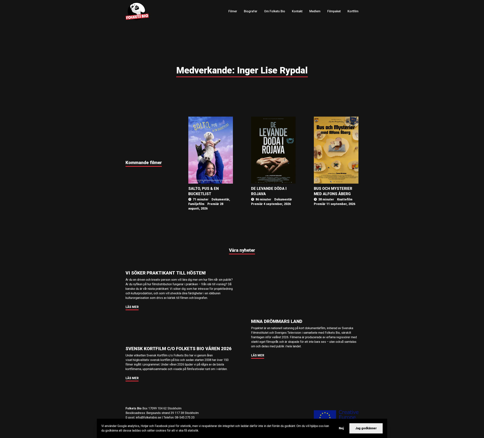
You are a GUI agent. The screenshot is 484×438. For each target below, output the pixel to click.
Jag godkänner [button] (366, 428)
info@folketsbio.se (148, 417)
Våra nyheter (242, 250)
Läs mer (132, 307)
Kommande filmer (144, 162)
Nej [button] (341, 428)
